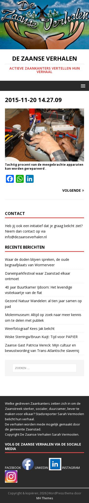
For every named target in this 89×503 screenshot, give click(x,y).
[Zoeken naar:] (44, 368)
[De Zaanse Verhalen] (44, 46)
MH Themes (44, 498)
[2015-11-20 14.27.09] (44, 158)
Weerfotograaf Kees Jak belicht (30, 328)
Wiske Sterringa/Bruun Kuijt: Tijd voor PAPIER (41, 336)
